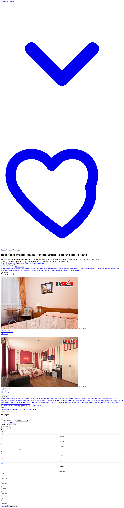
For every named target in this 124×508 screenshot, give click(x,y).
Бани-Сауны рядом (33, 406)
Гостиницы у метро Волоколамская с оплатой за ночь (24, 270)
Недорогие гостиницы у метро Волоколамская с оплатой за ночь (80, 400)
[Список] (1, 276)
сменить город (11, 420)
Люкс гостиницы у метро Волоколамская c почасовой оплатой (47, 402)
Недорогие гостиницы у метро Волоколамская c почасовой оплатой (36, 400)
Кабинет (34, 409)
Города (14, 409)
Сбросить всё (19, 267)
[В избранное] (1, 336)
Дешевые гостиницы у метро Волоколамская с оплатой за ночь (66, 398)
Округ (14, 424)
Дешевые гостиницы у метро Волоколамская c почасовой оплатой (23, 398)
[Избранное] (62, 248)
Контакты (27, 409)
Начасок (3, 250)
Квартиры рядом (18, 406)
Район (9, 424)
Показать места (12, 506)
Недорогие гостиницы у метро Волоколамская (46, 268)
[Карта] (3, 276)
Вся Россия (4, 422)
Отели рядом (6, 406)
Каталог (9, 409)
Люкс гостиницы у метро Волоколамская (75, 268)
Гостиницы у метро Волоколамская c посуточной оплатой (61, 270)
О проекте (20, 409)
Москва (9, 250)
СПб (15, 422)
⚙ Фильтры (5, 265)
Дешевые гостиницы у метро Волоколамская (16, 268)
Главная (3, 409)
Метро (3, 424)
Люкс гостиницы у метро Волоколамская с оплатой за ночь (87, 402)
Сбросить (4, 506)
